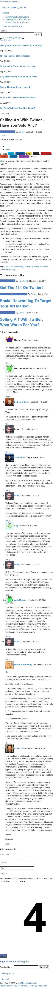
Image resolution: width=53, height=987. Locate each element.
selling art (28, 266)
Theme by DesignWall (37, 985)
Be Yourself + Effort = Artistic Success (17, 66)
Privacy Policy (8, 973)
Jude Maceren (20, 600)
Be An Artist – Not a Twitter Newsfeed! (17, 97)
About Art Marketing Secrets (14, 7)
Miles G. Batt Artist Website (17, 22)
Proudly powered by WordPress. (14, 985)
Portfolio (5, 12)
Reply (7, 363)
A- (9, 149)
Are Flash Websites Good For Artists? (17, 108)
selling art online (41, 266)
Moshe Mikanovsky (23, 664)
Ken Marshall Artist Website (17, 16)
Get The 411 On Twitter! (21, 287)
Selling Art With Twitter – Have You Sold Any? (21, 45)
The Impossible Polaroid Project (15, 55)
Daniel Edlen (20, 748)
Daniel (21, 131)
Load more (4, 113)
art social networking (14, 266)
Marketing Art (6, 294)
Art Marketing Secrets (27, 983)
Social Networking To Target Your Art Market (25, 303)
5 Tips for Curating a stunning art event (18, 76)
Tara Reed (23, 280)
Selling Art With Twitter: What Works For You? (21, 321)
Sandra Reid (19, 457)
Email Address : (6, 967)
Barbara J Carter (21, 401)
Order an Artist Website (12, 26)
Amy (16, 525)
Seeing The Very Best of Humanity (16, 87)
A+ (6, 149)
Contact (5, 979)
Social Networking (7, 131)
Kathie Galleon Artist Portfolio (18, 19)
